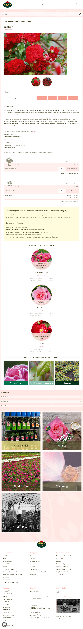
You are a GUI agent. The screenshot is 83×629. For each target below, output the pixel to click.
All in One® (6, 591)
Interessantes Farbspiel (63, 566)
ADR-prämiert (60, 558)
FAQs (4, 558)
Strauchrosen (6, 607)
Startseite (32, 556)
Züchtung (32, 566)
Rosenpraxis (33, 569)
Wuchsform (4, 406)
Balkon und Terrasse (9, 615)
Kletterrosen (20, 21)
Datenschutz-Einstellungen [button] (10, 582)
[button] (5, 34)
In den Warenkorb (72, 169)
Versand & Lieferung (8, 564)
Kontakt (5, 556)
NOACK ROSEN (8, 21)
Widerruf (5, 566)
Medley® (5, 596)
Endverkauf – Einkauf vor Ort (38, 572)
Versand (77, 173)
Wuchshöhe (4, 401)
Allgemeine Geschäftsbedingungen (13, 574)
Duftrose (58, 561)
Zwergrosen (6, 612)
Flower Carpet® (7, 594)
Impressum (6, 577)
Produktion (33, 564)
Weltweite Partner (35, 561)
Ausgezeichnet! (34, 574)
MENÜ (42, 4)
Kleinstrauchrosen (8, 599)
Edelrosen (6, 604)
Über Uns (32, 558)
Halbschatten (7, 618)
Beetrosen (6, 602)
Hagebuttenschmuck (62, 572)
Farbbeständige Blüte (62, 564)
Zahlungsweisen (7, 561)
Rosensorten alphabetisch (63, 556)
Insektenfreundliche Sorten (63, 569)
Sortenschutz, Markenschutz (11, 572)
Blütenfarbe (5, 397)
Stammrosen (59, 574)
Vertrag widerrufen (8, 569)
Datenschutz (6, 580)
